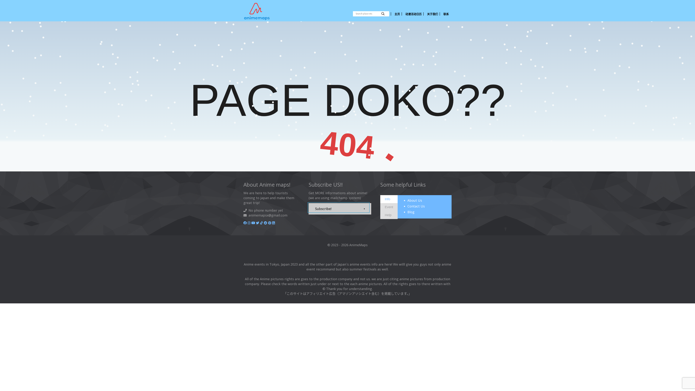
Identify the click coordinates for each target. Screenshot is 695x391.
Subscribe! (323, 209)
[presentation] (387, 199)
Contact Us (416, 206)
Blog (410, 212)
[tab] (389, 199)
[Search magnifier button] (383, 13)
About (414, 200)
